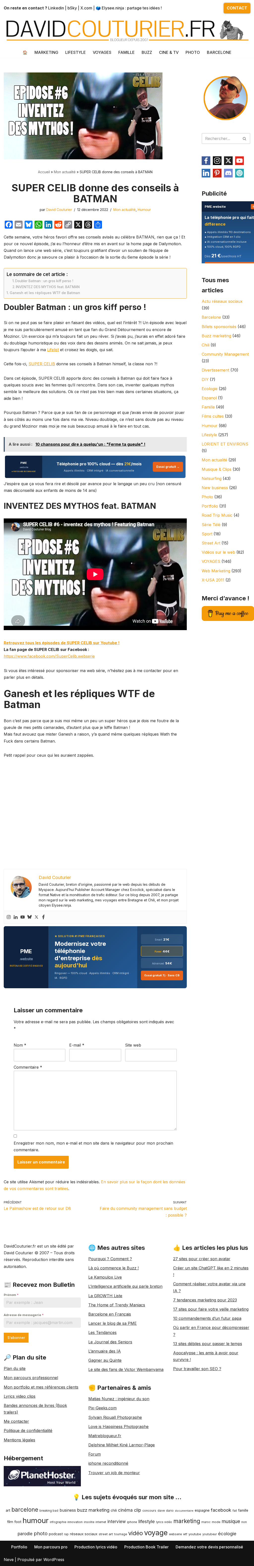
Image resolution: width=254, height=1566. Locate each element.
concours (149, 1510)
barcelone (24, 1509)
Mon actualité (65, 172)
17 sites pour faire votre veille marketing (211, 1309)
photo (41, 1533)
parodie (25, 1533)
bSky (72, 7)
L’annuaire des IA (104, 1351)
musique (231, 1521)
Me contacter (16, 1421)
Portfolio (210, 506)
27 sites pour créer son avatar (201, 1258)
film (10, 1522)
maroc (206, 1522)
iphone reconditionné (108, 1463)
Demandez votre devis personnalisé (209, 1546)
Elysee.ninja (113, 7)
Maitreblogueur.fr (104, 1435)
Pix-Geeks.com (102, 1407)
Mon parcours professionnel (31, 1377)
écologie (227, 1533)
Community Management (225, 354)
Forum (94, 1454)
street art (106, 1534)
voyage (156, 1533)
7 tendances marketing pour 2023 (205, 1299)
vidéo (135, 1533)
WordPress (53, 1559)
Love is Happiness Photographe (118, 1426)
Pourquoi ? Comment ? (110, 1258)
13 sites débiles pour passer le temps (207, 1343)
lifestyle (146, 1521)
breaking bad (48, 1510)
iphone (132, 1522)
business (68, 1510)
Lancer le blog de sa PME (112, 1323)
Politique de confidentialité (28, 1430)
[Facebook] (43, 917)
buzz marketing (93, 1510)
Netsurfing (212, 478)
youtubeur (209, 1534)
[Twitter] (36, 917)
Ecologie (210, 388)
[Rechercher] (244, 138)
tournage (120, 1534)
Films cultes (213, 416)
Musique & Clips (216, 469)
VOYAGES (102, 52)
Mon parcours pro (50, 1546)
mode (216, 1522)
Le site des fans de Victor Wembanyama (125, 1369)
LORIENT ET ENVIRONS (225, 444)
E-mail (76, 1045)
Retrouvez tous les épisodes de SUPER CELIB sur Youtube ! (62, 642)
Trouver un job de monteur (114, 1472)
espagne (202, 1510)
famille (243, 1510)
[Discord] (228, 173)
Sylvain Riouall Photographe (115, 1417)
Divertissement (215, 370)
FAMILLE (126, 52)
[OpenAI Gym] (239, 173)
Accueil (44, 172)
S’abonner (16, 1337)
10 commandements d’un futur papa (207, 1318)
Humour (144, 209)
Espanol (209, 397)
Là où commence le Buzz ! (113, 1267)
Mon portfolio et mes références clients (41, 1387)
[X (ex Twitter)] (228, 160)
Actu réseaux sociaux (222, 301)
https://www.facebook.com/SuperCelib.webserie (49, 656)
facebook (221, 1510)
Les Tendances (102, 1332)
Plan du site (15, 1368)
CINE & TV (169, 52)
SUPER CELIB (42, 363)
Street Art (211, 543)
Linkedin (56, 7)
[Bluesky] (29, 917)
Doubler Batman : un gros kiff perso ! (44, 281)
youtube (195, 1534)
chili (114, 1510)
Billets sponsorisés (219, 326)
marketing (186, 1521)
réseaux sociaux (83, 1534)
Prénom (11, 1295)
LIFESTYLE (75, 52)
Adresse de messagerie (24, 1315)
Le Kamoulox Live (105, 1277)
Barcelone (211, 317)
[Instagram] (8, 917)
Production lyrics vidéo (95, 1546)
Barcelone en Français (109, 1314)
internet (100, 1522)
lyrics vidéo (164, 1522)
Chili (205, 344)
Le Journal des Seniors (110, 1341)
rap (66, 1534)
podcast (56, 1534)
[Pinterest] (217, 173)
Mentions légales (19, 1439)
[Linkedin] (15, 917)
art (8, 1510)
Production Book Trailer (146, 1546)
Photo (207, 496)
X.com (86, 7)
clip (137, 1510)
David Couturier (59, 209)
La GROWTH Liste (105, 1295)
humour (36, 1520)
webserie (175, 1534)
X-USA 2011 (213, 580)
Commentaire (28, 1067)
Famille (208, 407)
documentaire (184, 1510)
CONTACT (237, 7)
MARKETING (46, 52)
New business (215, 487)
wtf (185, 1534)
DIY (205, 379)
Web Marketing (216, 570)
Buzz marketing (216, 335)
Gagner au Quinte (105, 1360)
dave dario (166, 1510)
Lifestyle (209, 434)
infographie (58, 1522)
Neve (9, 1559)
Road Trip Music (217, 515)
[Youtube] (22, 917)
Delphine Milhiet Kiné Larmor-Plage (121, 1444)
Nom (20, 1045)
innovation (75, 1522)
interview (116, 1521)
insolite (89, 1522)
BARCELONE (219, 52)
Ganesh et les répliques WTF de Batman (45, 293)
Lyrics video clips (19, 1396)
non (244, 1522)
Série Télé (211, 524)
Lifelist (53, 349)
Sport (207, 533)
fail (234, 1510)
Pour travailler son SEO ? (197, 1368)
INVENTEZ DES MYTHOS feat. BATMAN (48, 287)
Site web (133, 1045)
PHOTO (193, 52)
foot (17, 1522)
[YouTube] (239, 160)
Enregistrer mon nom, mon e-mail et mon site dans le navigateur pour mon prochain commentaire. (93, 1146)
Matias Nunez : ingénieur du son (118, 1398)
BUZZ (147, 52)
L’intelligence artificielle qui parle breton (125, 1286)
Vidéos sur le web (218, 552)
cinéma (125, 1510)
